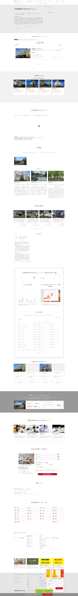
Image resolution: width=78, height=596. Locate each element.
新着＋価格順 (60, 45)
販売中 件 (19, 379)
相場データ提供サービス (43, 540)
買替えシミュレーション (43, 542)
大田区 (15, 490)
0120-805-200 (23, 468)
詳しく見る (59, 588)
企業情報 (28, 582)
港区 (30, 507)
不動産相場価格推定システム (44, 545)
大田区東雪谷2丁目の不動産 (18, 26)
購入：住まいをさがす (20, 532)
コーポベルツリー (42, 54)
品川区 (18, 490)
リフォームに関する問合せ (43, 582)
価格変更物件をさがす (30, 546)
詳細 (21, 182)
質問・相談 (38, 464)
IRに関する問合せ (42, 586)
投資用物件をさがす (30, 542)
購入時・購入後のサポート (44, 546)
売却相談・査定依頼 (19, 382)
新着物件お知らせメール (43, 539)
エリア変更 (16, 3)
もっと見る (38, 352)
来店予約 (51, 464)
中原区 (31, 490)
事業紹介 (28, 583)
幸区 (28, 490)
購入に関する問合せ (55, 537)
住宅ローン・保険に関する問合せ (44, 583)
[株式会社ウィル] (14, 6)
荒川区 (56, 513)
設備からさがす (29, 545)
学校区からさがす (29, 540)
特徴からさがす (29, 543)
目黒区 (25, 490)
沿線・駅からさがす (30, 539)
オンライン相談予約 (40, 467)
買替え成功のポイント (43, 543)
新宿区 (56, 510)
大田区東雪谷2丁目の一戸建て (28, 26)
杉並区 (30, 513)
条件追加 (40, 3)
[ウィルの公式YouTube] (31, 591)
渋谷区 (18, 507)
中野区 (18, 513)
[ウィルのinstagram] (33, 590)
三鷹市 (56, 521)
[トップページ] (15, 1)
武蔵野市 (18, 521)
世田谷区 (21, 490)
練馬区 (43, 513)
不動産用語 (41, 548)
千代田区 (43, 510)
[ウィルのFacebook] (29, 591)
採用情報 (28, 587)
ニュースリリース (29, 586)
